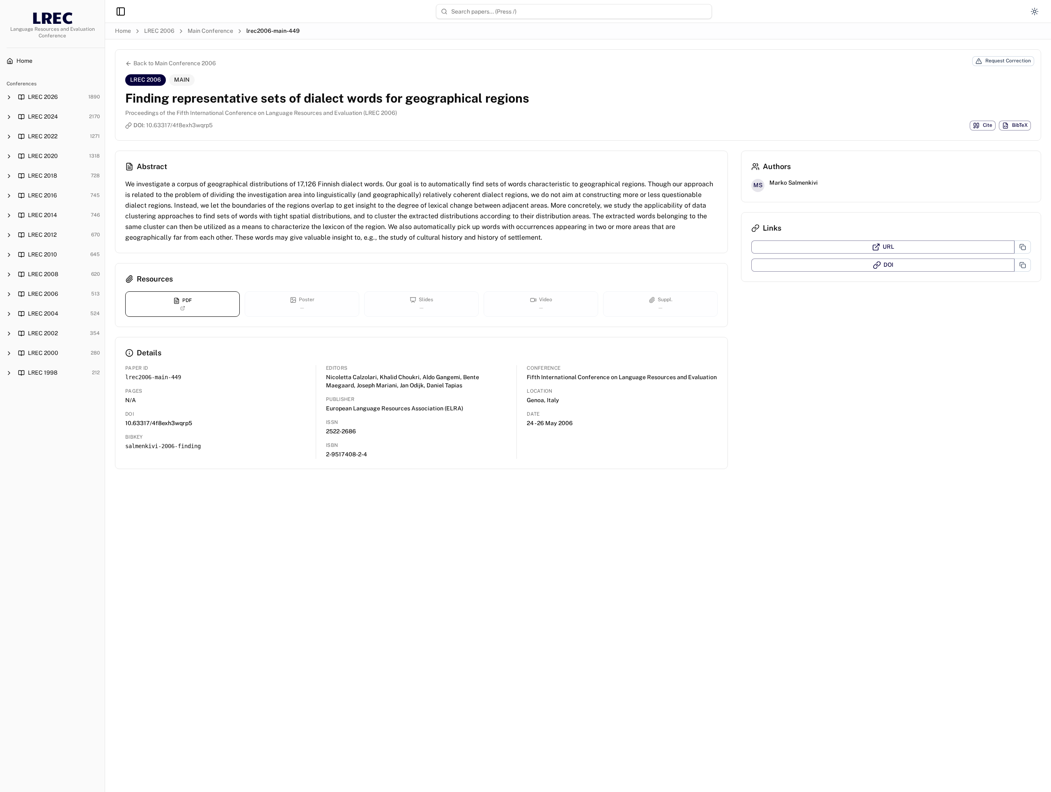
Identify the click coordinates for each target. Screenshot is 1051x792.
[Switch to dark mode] (1034, 11)
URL (888, 246)
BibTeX (1020, 125)
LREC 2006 (159, 30)
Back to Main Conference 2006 (174, 63)
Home (123, 30)
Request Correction (1008, 61)
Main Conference (210, 30)
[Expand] (9, 97)
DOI (888, 264)
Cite (987, 125)
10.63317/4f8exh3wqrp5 (179, 125)
